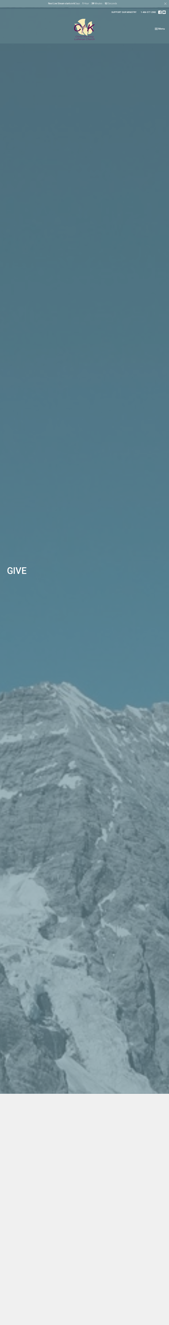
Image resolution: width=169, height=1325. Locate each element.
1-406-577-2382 (148, 12)
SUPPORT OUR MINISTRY (123, 12)
